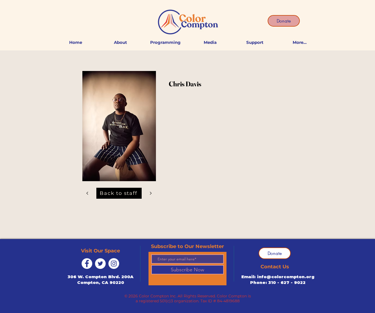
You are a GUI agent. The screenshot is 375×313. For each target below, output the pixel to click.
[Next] (87, 193)
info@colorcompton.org (285, 276)
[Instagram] (113, 263)
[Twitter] (100, 263)
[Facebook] (87, 263)
